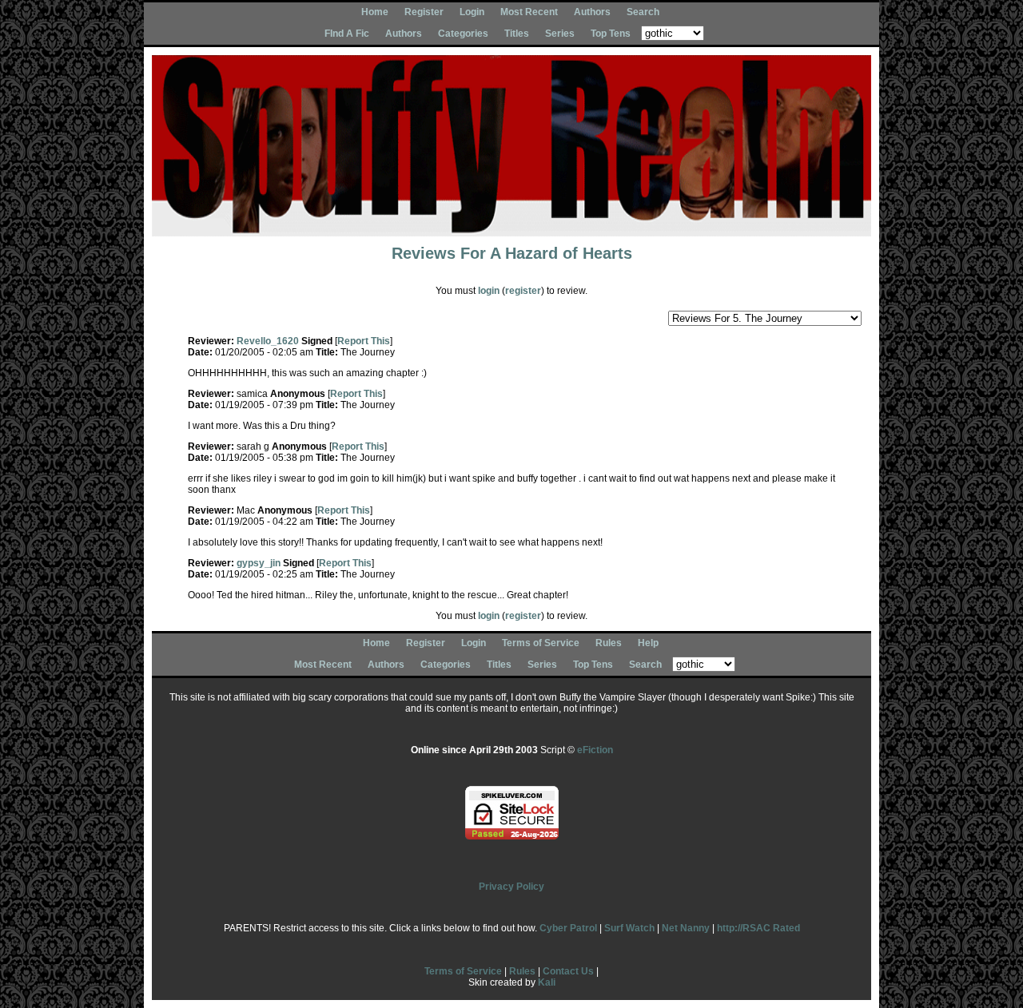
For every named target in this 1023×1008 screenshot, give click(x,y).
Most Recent (529, 12)
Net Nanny (686, 928)
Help (648, 643)
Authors (592, 12)
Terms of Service (540, 643)
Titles (516, 33)
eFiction (595, 750)
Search (643, 12)
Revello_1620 (268, 341)
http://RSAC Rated (758, 928)
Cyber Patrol (568, 928)
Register (424, 12)
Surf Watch (629, 928)
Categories (463, 33)
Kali (546, 982)
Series (560, 33)
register (523, 290)
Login (472, 12)
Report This (363, 341)
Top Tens (611, 33)
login (489, 290)
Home (374, 12)
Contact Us (568, 971)
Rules (608, 643)
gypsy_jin (259, 563)
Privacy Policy (511, 886)
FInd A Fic (346, 33)
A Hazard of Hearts (561, 253)
